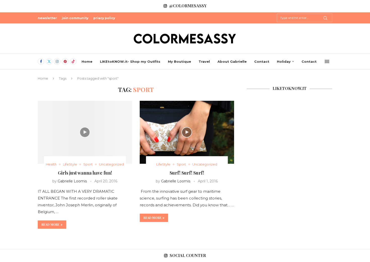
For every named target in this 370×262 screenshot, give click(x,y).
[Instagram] (57, 61)
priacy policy (104, 18)
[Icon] (85, 132)
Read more (50, 224)
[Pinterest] (65, 61)
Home (87, 61)
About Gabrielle (232, 61)
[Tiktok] (73, 61)
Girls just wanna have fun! (85, 173)
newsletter (47, 18)
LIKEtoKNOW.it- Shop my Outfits (130, 61)
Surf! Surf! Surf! (187, 173)
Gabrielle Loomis (72, 181)
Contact (261, 61)
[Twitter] (49, 61)
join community (75, 18)
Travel (204, 61)
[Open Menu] (327, 61)
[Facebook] (41, 61)
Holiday (284, 61)
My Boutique (179, 61)
